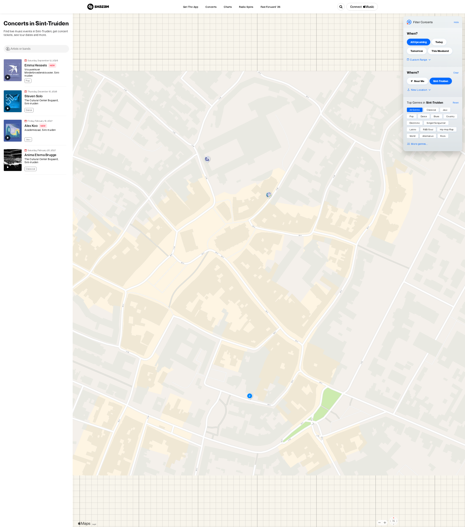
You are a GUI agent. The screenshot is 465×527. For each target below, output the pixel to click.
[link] (34, 71)
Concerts (211, 6)
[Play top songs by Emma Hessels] (7, 77)
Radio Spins (246, 6)
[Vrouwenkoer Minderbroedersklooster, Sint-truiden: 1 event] (207, 160)
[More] (65, 80)
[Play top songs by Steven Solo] (7, 108)
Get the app (190, 6)
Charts (228, 6)
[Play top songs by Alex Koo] (7, 137)
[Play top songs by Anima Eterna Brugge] (7, 167)
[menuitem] (190, 7)
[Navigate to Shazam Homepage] (98, 7)
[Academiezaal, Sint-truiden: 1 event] (268, 195)
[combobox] (36, 48)
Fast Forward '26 (270, 6)
